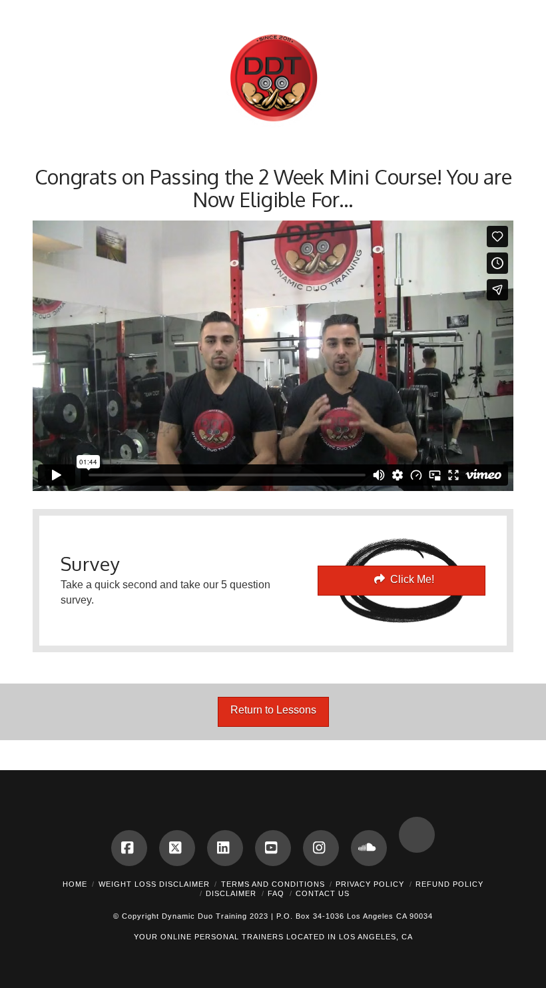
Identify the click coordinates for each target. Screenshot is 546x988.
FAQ (276, 893)
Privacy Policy (370, 884)
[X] (177, 848)
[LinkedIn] (225, 848)
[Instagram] (321, 848)
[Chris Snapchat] (417, 835)
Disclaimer (231, 893)
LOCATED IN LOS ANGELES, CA (349, 937)
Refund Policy (449, 884)
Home (75, 884)
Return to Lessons (273, 710)
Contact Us (323, 893)
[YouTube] (273, 848)
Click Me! (412, 579)
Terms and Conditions (273, 884)
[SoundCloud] (369, 848)
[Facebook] (129, 848)
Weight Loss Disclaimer (154, 884)
